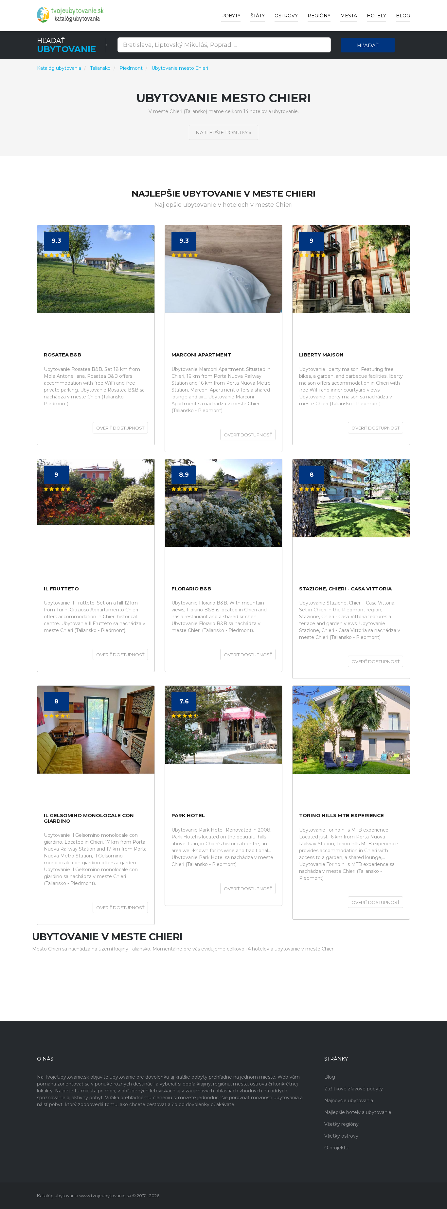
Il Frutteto (61, 589)
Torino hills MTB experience (341, 815)
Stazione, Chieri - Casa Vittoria (345, 589)
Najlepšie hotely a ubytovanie (357, 1112)
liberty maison (321, 355)
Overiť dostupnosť (120, 428)
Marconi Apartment (201, 355)
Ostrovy (286, 16)
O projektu (336, 1148)
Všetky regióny (341, 1124)
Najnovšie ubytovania (348, 1100)
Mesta (348, 16)
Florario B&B (191, 589)
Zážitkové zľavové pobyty (353, 1089)
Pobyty (231, 16)
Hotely (376, 16)
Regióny (319, 16)
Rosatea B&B (62, 355)
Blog (403, 16)
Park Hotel (188, 815)
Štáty (257, 16)
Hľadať (368, 45)
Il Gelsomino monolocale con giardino (89, 818)
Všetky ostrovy (341, 1136)
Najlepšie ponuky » (223, 132)
